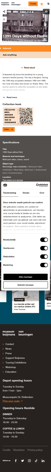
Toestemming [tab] (9, 193)
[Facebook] (15, 460)
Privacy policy (35, 450)
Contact (9, 344)
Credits (6, 450)
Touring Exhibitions (15, 363)
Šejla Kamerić (25, 41)
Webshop (10, 367)
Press (8, 353)
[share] (4, 11)
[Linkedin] (43, 460)
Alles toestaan (25, 277)
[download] (4, 19)
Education (10, 372)
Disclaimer (19, 450)
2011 (40, 41)
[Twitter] (22, 460)
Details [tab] (26, 193)
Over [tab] (42, 193)
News (8, 349)
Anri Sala (8, 41)
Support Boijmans (15, 358)
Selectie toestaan (25, 285)
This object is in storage (13, 180)
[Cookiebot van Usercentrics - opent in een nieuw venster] (36, 185)
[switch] (44, 248)
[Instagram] (29, 460)
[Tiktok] (36, 460)
